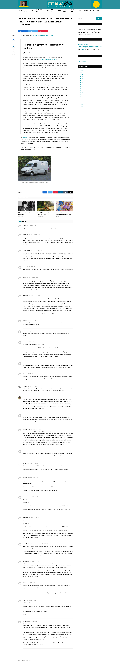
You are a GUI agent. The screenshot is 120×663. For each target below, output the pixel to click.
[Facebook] (13, 39)
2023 (81, 76)
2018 (81, 86)
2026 (81, 70)
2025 (81, 72)
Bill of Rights (72, 10)
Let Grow (82, 49)
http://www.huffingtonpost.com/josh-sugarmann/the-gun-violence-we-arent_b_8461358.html (45, 505)
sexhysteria (25, 561)
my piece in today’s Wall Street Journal (43, 35)
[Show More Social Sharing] (50, 31)
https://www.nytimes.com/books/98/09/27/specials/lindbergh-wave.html (40, 347)
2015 (81, 92)
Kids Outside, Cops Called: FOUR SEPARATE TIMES (44, 213)
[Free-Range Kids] (60, 4)
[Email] (13, 53)
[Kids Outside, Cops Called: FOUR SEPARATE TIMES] (45, 206)
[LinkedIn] (13, 46)
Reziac (24, 386)
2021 (81, 80)
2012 (81, 98)
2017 (81, 88)
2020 (81, 82)
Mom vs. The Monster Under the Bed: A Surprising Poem (63, 213)
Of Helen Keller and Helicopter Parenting (26, 213)
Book (59, 10)
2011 (81, 100)
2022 (81, 78)
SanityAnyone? (26, 415)
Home (20, 10)
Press (32, 10)
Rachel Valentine (26, 250)
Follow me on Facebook (83, 44)
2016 (81, 90)
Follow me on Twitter (83, 43)
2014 (81, 94)
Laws (80, 10)
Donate (92, 10)
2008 (81, 106)
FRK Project (53, 10)
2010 (81, 102)
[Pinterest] (13, 49)
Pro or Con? (80, 59)
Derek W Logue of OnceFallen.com (30, 543)
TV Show (25, 10)
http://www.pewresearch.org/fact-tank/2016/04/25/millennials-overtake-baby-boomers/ (49, 367)
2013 (81, 96)
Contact (86, 10)
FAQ (48, 10)
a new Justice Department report (48, 59)
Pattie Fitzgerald (26, 429)
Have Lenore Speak (39, 10)
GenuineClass (28, 660)
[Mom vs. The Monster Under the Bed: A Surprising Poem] (64, 206)
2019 (81, 84)
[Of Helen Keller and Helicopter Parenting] (26, 206)
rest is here (26, 137)
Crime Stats (64, 10)
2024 (81, 74)
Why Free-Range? (82, 61)
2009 (81, 104)
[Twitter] (13, 42)
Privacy (98, 10)
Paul (24, 600)
